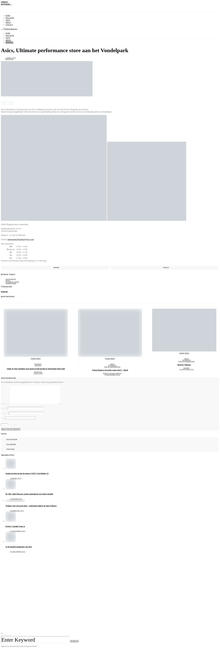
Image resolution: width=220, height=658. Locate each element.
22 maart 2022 (16, 498)
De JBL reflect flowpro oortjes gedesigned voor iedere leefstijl (29, 494)
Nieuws (38, 365)
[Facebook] (4, 46)
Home (8, 16)
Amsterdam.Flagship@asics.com (20, 239)
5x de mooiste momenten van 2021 (19, 547)
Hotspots (10, 42)
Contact (9, 25)
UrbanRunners (6, 3)
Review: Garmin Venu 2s (15, 526)
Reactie (5, 404)
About (8, 22)
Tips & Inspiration (112, 367)
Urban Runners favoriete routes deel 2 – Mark (110, 370)
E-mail (4, 413)
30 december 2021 (17, 551)
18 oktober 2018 (186, 369)
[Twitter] (7, 46)
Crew (8, 20)
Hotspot (9, 41)
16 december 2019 (112, 374)
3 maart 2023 (15, 478)
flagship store (12, 282)
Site (3, 418)
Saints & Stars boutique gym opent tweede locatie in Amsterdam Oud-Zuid (36, 369)
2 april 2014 (11, 58)
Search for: (6, 635)
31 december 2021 (17, 531)
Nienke (186, 368)
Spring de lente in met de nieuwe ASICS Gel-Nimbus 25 (27, 473)
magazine (10, 18)
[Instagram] (1, 46)
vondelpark (11, 283)
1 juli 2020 (38, 373)
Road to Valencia (184, 365)
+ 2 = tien (12, 424)
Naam (4, 408)
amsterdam (11, 279)
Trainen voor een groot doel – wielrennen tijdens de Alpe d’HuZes (31, 506)
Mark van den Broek (112, 373)
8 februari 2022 (17, 510)
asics (8, 280)
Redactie (10, 59)
